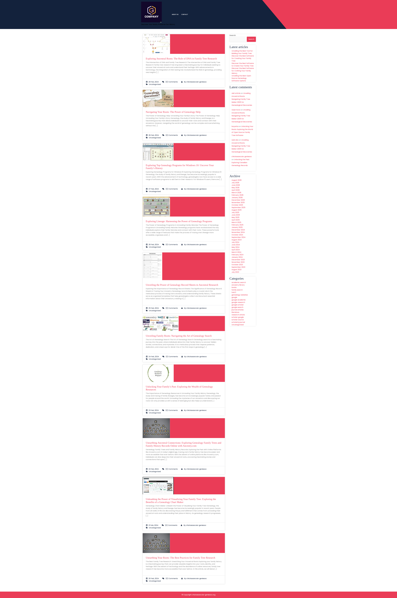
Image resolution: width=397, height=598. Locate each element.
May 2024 (235, 247)
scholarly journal (238, 322)
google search (237, 307)
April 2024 (236, 250)
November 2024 (238, 232)
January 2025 (237, 227)
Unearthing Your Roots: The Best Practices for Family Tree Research (180, 557)
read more (236, 110)
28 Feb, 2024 (154, 135)
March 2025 (236, 222)
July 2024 (235, 242)
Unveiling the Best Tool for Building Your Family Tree (242, 52)
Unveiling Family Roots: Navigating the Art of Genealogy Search (179, 335)
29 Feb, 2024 (154, 82)
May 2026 (235, 187)
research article (238, 315)
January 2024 (237, 257)
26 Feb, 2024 (154, 244)
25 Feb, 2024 (154, 308)
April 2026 (236, 190)
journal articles (238, 310)
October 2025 (237, 205)
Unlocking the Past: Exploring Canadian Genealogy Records (241, 162)
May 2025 (235, 217)
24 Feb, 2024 (154, 356)
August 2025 (237, 210)
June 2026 (236, 185)
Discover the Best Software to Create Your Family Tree (243, 64)
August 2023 (236, 269)
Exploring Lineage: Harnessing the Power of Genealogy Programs (179, 221)
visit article (236, 93)
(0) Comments (171, 82)
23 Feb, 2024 (154, 410)
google (234, 297)
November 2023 (238, 262)
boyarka (235, 126)
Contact (184, 14)
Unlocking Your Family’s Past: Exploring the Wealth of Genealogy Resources (179, 388)
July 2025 (235, 212)
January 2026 (237, 197)
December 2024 (238, 230)
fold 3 (234, 292)
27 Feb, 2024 (154, 189)
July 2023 (235, 272)
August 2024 (237, 240)
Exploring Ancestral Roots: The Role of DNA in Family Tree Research (181, 58)
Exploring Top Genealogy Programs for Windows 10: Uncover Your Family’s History (180, 167)
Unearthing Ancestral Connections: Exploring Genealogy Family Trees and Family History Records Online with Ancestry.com (183, 444)
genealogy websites (240, 295)
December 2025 (238, 200)
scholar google (238, 317)
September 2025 (238, 207)
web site (235, 140)
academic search (239, 282)
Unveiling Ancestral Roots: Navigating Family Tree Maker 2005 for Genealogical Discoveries (242, 99)
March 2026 (236, 192)
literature (235, 312)
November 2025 (238, 202)
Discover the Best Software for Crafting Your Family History (243, 70)
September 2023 (238, 267)
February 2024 (237, 254)
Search (233, 35)
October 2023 (237, 264)
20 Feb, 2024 (154, 578)
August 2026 (237, 180)
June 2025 (236, 215)
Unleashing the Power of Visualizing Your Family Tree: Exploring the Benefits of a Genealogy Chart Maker (181, 500)
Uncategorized (155, 84)
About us (175, 14)
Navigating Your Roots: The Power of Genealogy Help (173, 112)
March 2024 (236, 252)
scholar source (238, 320)
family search (237, 290)
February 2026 (237, 195)
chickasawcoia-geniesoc (196, 82)
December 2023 (238, 259)
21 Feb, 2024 (153, 525)
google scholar (238, 305)
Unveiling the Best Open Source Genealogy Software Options (241, 78)
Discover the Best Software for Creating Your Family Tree (243, 58)
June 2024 (236, 245)
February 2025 (237, 225)
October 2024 (237, 235)
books (234, 287)
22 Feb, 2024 (154, 469)
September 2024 (238, 237)
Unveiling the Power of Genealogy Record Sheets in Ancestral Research (182, 285)
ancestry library (238, 285)
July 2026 (235, 182)
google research (238, 302)
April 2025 (236, 220)
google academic (239, 300)
